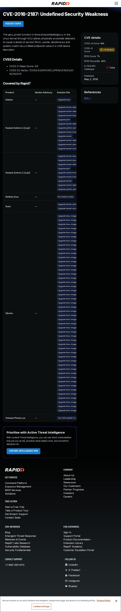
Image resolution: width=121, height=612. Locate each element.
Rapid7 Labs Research (17, 543)
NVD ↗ (87, 98)
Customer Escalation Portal (78, 550)
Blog (7, 532)
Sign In (67, 532)
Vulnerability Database (17, 546)
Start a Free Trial (14, 506)
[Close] (116, 601)
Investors (68, 493)
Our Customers (72, 485)
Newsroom (69, 482)
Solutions (10, 493)
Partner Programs (73, 489)
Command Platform (16, 483)
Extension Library (73, 543)
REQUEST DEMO (13, 24)
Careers (67, 496)
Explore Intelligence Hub (23, 451)
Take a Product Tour (16, 510)
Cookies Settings (41, 606)
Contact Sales (13, 517)
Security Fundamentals (18, 550)
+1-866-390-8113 (14, 564)
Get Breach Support (16, 514)
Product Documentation (76, 539)
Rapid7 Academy (72, 546)
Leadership (69, 478)
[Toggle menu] (116, 3)
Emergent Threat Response (20, 535)
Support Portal (71, 535)
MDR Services (13, 490)
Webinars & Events (15, 539)
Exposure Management (18, 486)
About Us (68, 475)
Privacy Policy (103, 600)
